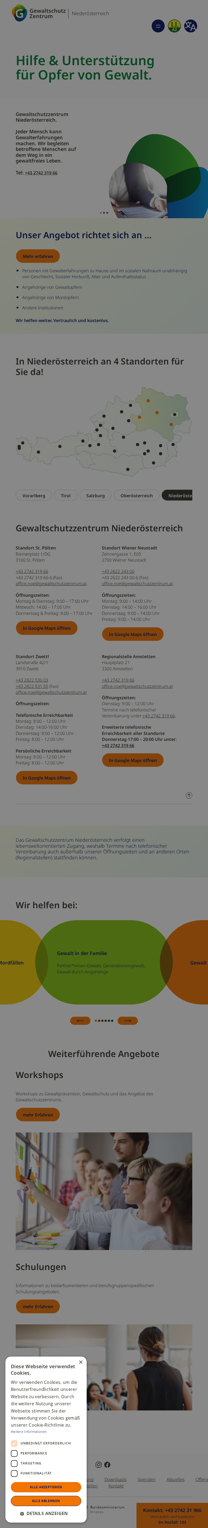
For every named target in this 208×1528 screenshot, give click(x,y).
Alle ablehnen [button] (46, 1501)
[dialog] (46, 1440)
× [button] (81, 1362)
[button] (46, 1513)
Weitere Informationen (29, 1431)
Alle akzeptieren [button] (46, 1487)
